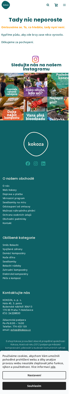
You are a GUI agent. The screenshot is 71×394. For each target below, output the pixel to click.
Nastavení (34, 375)
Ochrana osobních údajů (17, 214)
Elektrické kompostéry (15, 273)
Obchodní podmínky (14, 218)
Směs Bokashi (11, 244)
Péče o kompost (12, 278)
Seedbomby (9, 261)
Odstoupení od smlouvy (16, 206)
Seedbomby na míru (14, 202)
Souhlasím (34, 386)
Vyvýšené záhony (12, 249)
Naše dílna (9, 257)
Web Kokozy (10, 189)
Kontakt (7, 223)
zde (53, 367)
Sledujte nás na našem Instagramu (36, 67)
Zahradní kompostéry (15, 269)
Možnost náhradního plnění (19, 210)
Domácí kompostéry (14, 253)
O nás (6, 185)
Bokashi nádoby (12, 265)
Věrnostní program (14, 198)
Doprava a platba (13, 194)
